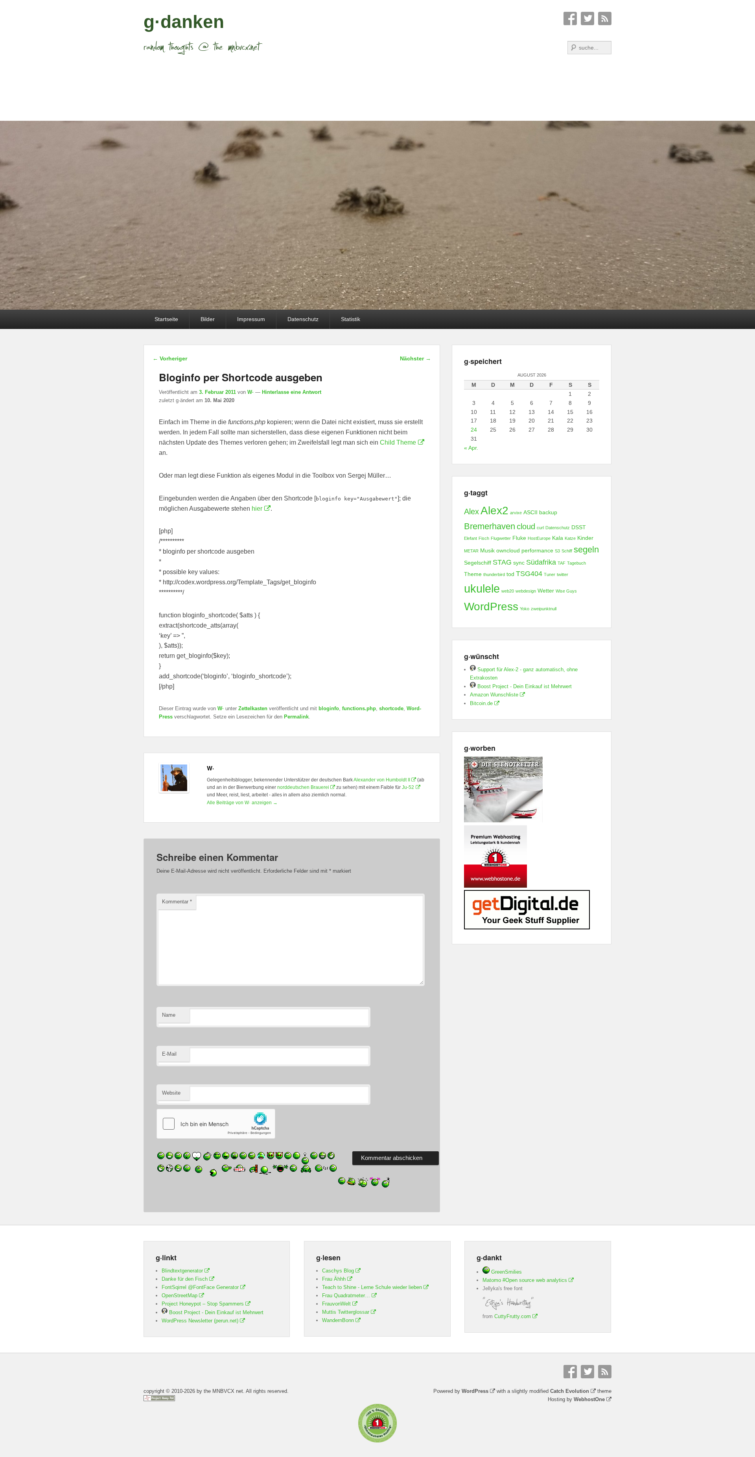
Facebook (570, 18)
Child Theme (398, 442)
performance (537, 550)
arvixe (516, 512)
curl (540, 527)
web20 (507, 591)
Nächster (415, 358)
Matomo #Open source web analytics (524, 1280)
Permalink (296, 717)
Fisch (484, 538)
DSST (578, 527)
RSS (604, 18)
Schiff (567, 550)
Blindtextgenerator (182, 1271)
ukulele (482, 588)
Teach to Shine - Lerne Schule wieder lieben (372, 1287)
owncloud (508, 550)
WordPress (491, 606)
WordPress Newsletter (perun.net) (200, 1321)
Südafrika (541, 562)
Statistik (350, 319)
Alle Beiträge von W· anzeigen (242, 802)
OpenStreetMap (179, 1295)
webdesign (526, 591)
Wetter (546, 590)
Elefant (470, 538)
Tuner (549, 574)
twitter (562, 574)
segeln (586, 549)
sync (519, 563)
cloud (526, 526)
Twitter (587, 18)
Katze (570, 538)
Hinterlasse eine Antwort (291, 392)
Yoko (524, 608)
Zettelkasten (252, 708)
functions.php (359, 708)
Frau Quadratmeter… (346, 1295)
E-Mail (169, 1054)
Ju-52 (408, 787)
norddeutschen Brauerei (303, 787)
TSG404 (529, 574)
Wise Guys (566, 591)
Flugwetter (501, 538)
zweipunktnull (543, 608)
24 (474, 430)
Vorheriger (170, 358)
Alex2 (494, 510)
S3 (557, 550)
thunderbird (494, 574)
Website (171, 1093)
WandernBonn (338, 1320)
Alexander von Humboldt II (382, 780)
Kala (557, 538)
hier (257, 508)
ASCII (530, 512)
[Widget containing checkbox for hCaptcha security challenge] (216, 1124)
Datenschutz (303, 319)
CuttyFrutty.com (512, 1316)
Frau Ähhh (334, 1279)
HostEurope (539, 538)
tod (510, 574)
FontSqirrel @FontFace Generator (200, 1287)
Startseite (166, 319)
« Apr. (471, 448)
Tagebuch (576, 563)
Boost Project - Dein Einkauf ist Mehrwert (524, 686)
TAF (561, 563)
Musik (487, 550)
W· (250, 392)
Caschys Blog (338, 1271)
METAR (471, 550)
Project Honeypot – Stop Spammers (203, 1304)
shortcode (391, 708)
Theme (473, 574)
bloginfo (329, 708)
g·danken (184, 21)
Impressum (251, 319)
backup (548, 512)
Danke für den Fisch (185, 1279)
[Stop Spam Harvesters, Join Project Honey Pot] (159, 1399)
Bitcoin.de (481, 703)
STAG (502, 562)
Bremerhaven (489, 526)
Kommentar (177, 902)
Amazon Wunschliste (494, 695)
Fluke (519, 538)
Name (168, 1015)
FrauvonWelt (336, 1304)
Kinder (585, 538)
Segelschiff (477, 563)
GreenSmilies (506, 1272)
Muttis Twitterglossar (345, 1312)
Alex (471, 511)
